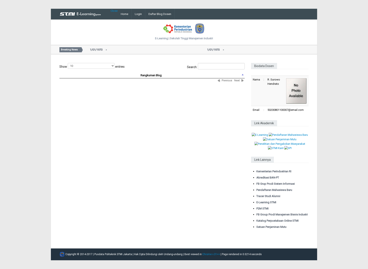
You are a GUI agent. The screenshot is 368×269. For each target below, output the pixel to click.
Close (114, 10)
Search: (192, 67)
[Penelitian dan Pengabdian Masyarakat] (279, 143)
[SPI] (288, 148)
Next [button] (237, 80)
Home (124, 14)
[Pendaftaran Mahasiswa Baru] (288, 134)
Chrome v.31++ (211, 254)
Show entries (92, 66)
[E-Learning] (260, 134)
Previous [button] (227, 80)
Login (138, 14)
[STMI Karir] (276, 148)
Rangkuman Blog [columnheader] (151, 75)
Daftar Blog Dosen (159, 14)
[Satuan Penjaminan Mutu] (279, 139)
